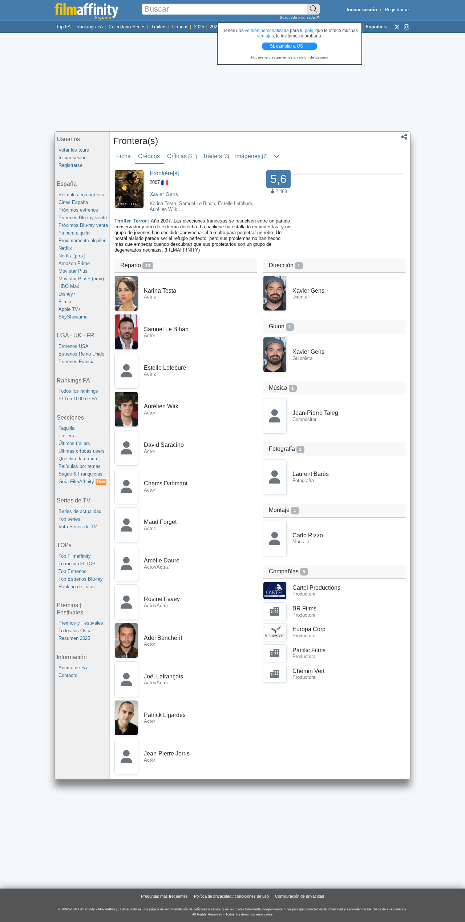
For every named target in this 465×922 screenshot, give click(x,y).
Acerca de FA (72, 667)
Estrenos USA (73, 346)
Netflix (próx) (71, 255)
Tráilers (159, 26)
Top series (69, 519)
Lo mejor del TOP (77, 563)
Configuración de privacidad (299, 896)
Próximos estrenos (78, 210)
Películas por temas (79, 466)
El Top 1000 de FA (77, 398)
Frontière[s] (164, 173)
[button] (404, 137)
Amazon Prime (74, 263)
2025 (199, 26)
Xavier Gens (164, 194)
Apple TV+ (69, 309)
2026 (215, 26)
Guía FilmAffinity (81, 481)
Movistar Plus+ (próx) (81, 278)
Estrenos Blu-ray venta (82, 217)
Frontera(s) (135, 141)
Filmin (64, 301)
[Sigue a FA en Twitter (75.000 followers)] (397, 27)
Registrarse (397, 9)
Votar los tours (73, 150)
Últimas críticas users (81, 451)
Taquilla (66, 428)
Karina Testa (163, 203)
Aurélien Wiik (163, 209)
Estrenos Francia (76, 361)
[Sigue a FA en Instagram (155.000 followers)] (407, 27)
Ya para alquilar (74, 233)
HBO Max (68, 286)
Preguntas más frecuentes (164, 896)
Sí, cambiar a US (287, 46)
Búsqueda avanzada (298, 17)
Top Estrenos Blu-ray (80, 579)
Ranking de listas (76, 586)
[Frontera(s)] (129, 188)
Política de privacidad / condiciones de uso (231, 896)
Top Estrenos (72, 571)
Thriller (122, 221)
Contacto (67, 675)
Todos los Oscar (75, 630)
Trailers (66, 435)
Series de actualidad (79, 511)
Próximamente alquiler (81, 240)
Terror (140, 221)
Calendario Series (127, 26)
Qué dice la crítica (77, 458)
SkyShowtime (73, 317)
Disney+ (67, 294)
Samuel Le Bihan (197, 203)
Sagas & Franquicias (80, 474)
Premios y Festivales (80, 623)
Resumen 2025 (74, 638)
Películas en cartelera (81, 194)
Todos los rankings (78, 391)
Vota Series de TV (77, 526)
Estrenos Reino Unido (81, 354)
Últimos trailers (74, 443)
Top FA (63, 26)
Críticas (180, 26)
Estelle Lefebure (235, 203)
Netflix (65, 248)
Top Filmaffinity (74, 556)
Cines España (73, 202)
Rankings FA (89, 26)
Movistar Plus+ (74, 271)
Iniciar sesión (72, 157)
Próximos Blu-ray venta (83, 225)
